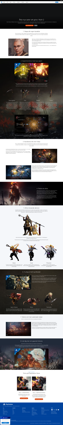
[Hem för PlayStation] (1, 2)
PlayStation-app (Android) (54, 412)
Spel (10, 2)
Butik (4, 2)
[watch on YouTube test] (46, 81)
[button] (9, 54)
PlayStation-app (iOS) (53, 411)
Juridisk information (32, 423)
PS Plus (14, 2)
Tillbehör (18, 2)
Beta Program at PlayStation (54, 413)
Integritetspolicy (37, 423)
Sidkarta (47, 423)
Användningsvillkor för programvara (56, 423)
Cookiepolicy (50, 423)
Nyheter (23, 2)
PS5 (7, 2)
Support (27, 2)
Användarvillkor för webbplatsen (42, 423)
